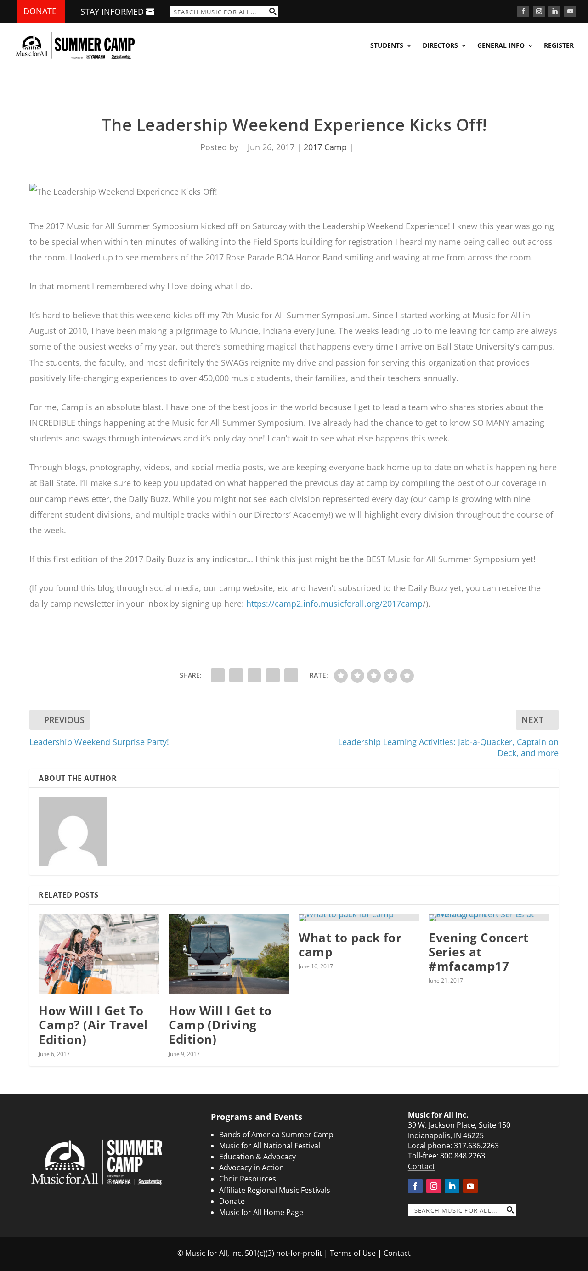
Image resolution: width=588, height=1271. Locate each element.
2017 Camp (325, 147)
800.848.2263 (462, 1156)
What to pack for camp (350, 944)
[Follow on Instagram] (539, 11)
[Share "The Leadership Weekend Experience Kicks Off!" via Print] (291, 675)
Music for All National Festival (269, 1146)
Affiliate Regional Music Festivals (274, 1190)
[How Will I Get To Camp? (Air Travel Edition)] (99, 954)
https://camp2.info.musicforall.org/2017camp (334, 603)
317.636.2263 (476, 1146)
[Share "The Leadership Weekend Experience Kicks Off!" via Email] (273, 675)
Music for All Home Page (261, 1212)
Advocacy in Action (251, 1168)
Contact (421, 1166)
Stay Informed (112, 11)
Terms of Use (353, 1253)
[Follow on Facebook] (523, 11)
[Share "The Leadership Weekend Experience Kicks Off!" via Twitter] (236, 675)
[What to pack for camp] (359, 917)
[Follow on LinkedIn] (554, 11)
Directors (440, 45)
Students (386, 45)
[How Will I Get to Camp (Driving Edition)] (229, 954)
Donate (40, 11)
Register (559, 45)
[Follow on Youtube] (570, 11)
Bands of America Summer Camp (276, 1135)
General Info (501, 45)
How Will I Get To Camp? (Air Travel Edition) (93, 1024)
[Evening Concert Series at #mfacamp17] (489, 917)
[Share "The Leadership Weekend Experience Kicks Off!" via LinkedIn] (254, 675)
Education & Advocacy (257, 1157)
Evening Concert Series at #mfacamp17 (479, 951)
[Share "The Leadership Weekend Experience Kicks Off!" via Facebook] (218, 675)
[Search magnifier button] (272, 11)
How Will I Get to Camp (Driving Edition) (220, 1024)
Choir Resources (247, 1179)
